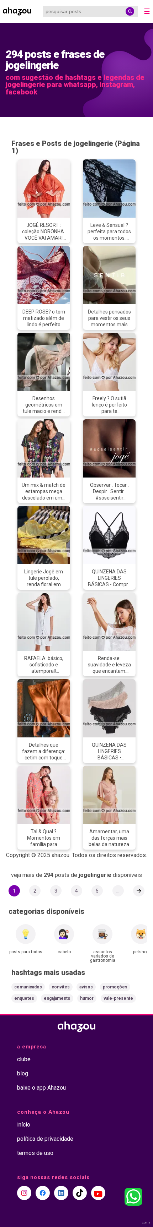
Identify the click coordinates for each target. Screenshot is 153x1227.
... (118, 891)
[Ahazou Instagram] (24, 1193)
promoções (115, 987)
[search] (130, 11)
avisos (86, 987)
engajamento (57, 998)
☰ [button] (147, 11)
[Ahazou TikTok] (80, 1193)
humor (87, 998)
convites (61, 987)
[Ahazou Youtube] (98, 1193)
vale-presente (118, 998)
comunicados (28, 987)
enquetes (24, 998)
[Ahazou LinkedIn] (61, 1193)
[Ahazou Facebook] (43, 1193)
